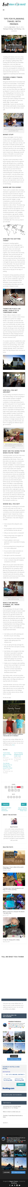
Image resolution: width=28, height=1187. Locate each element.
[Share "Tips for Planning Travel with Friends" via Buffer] (9, 790)
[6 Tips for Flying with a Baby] (14, 927)
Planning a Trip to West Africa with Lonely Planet (13, 867)
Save (19, 787)
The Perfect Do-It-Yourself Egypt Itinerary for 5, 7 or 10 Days (12, 1107)
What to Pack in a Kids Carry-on (11, 1111)
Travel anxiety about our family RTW (7, 754)
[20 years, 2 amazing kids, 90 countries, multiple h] (8, 1036)
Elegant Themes (13, 1181)
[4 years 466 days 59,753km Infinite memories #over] (8, 1048)
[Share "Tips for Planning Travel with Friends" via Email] (15, 790)
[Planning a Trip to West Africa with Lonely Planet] (14, 857)
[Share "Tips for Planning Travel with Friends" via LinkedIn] (22, 787)
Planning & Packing (8, 29)
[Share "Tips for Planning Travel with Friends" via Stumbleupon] (12, 790)
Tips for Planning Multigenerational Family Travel (18, 754)
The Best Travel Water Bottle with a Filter (13, 1116)
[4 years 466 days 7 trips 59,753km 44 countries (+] (19, 1048)
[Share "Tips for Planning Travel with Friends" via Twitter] (9, 787)
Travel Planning (17, 29)
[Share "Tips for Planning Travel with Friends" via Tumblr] (15, 787)
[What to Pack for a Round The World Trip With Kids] (14, 901)
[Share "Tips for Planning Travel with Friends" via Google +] (12, 787)
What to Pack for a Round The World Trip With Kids (13, 912)
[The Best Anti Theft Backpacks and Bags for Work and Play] (14, 879)
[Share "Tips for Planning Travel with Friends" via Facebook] (5, 787)
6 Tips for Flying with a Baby (11, 940)
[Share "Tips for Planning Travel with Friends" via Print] (18, 790)
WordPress (14, 1183)
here (13, 745)
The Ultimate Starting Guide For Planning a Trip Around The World (7, 766)
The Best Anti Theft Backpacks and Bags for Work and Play (13, 888)
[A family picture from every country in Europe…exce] (19, 1036)
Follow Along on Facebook (12, 1095)
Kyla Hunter (12, 27)
